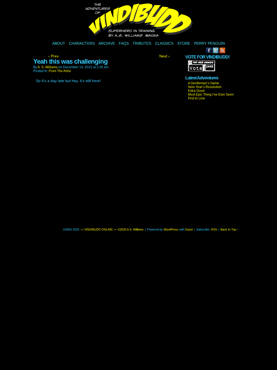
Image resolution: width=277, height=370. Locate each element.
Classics (164, 43)
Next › (164, 56)
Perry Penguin (209, 43)
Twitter (215, 50)
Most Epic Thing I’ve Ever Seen (211, 94)
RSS (222, 50)
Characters (82, 43)
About (58, 43)
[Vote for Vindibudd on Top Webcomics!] (201, 70)
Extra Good (196, 91)
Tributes (142, 43)
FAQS (124, 43)
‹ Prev (53, 56)
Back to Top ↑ (229, 229)
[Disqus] (109, 157)
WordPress (171, 229)
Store (183, 43)
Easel (189, 229)
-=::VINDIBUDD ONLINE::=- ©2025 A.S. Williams (139, 21)
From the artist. (60, 71)
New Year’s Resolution (205, 87)
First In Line (196, 98)
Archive (106, 43)
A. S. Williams (48, 67)
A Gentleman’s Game (203, 83)
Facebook (209, 50)
